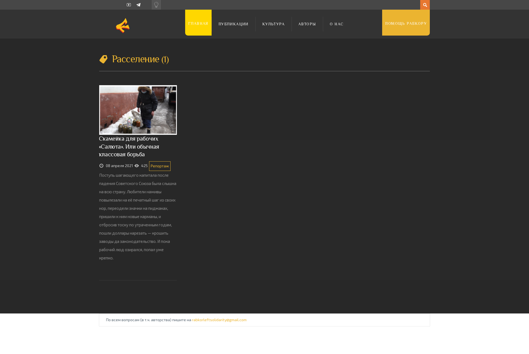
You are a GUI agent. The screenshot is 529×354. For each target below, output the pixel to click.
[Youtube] (129, 5)
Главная (198, 23)
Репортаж (160, 165)
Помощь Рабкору (406, 23)
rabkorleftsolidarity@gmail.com (219, 319)
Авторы (307, 24)
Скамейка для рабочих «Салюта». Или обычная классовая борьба (129, 146)
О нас (337, 24)
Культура (273, 24)
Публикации (233, 24)
